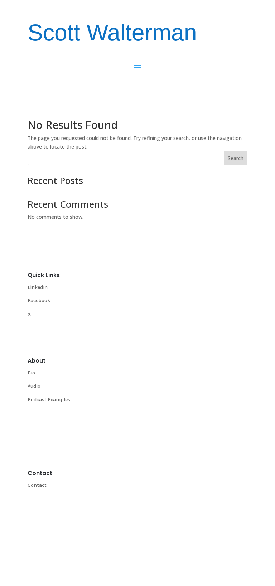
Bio (31, 373)
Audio (34, 386)
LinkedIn (38, 287)
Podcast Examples (49, 400)
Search (235, 158)
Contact (37, 485)
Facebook (39, 300)
